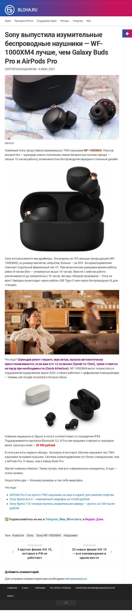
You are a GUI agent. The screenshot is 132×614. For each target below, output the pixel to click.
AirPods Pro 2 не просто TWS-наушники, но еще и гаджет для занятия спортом (62, 495)
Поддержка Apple (47, 21)
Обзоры (64, 21)
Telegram (78, 21)
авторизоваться (76, 578)
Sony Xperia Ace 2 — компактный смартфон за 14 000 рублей (49, 499)
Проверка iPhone (23, 21)
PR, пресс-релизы (60, 588)
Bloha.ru (27, 9)
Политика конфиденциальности (95, 588)
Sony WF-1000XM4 (48, 535)
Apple (8, 21)
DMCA (10, 596)
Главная (12, 588)
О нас (25, 588)
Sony (30, 535)
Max (89, 21)
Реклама (40, 588)
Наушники (70, 535)
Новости (18, 535)
